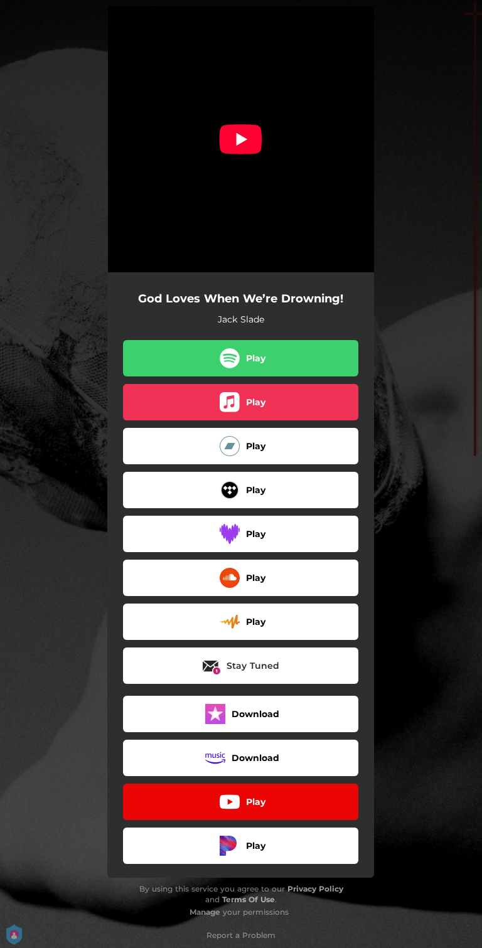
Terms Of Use (248, 899)
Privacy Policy (315, 888)
